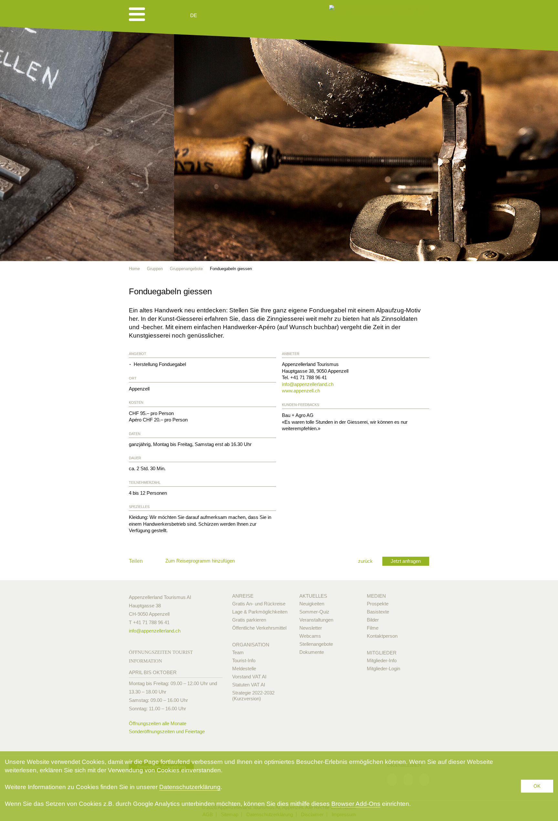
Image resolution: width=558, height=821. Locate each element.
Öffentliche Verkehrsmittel (259, 628)
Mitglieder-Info (382, 660)
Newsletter (310, 628)
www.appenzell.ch (301, 390)
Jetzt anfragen (406, 561)
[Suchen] (228, 15)
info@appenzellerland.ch (308, 384)
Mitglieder (382, 652)
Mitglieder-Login (383, 668)
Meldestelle (244, 668)
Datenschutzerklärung (190, 787)
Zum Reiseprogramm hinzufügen (200, 560)
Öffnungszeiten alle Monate (157, 723)
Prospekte (377, 603)
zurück (365, 561)
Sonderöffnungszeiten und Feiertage (167, 731)
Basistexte (378, 611)
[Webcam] (211, 15)
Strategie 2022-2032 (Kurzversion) (253, 695)
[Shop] (244, 15)
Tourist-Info (243, 660)
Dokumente (311, 652)
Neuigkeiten (311, 603)
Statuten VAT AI (248, 684)
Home (134, 268)
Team (238, 652)
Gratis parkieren (249, 620)
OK (537, 786)
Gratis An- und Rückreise (258, 603)
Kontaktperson (382, 636)
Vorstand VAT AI (249, 676)
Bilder (373, 620)
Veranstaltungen (316, 620)
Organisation (250, 644)
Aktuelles (313, 596)
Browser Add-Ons (355, 803)
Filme (372, 628)
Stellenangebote (316, 644)
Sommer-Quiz (314, 611)
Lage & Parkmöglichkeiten (259, 611)
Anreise (242, 596)
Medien (376, 596)
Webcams (310, 636)
